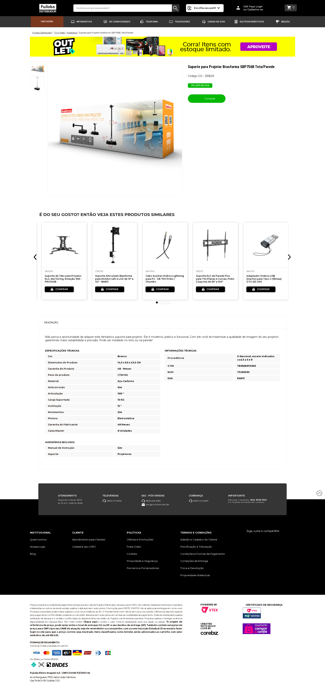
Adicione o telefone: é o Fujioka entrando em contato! (247, 501)
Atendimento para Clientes (88, 539)
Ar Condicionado (119, 21)
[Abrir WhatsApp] (9, 678)
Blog (33, 553)
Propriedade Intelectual (195, 575)
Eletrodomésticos (252, 21)
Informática (84, 21)
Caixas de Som (216, 21)
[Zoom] (37, 68)
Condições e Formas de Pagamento (202, 553)
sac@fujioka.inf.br (157, 504)
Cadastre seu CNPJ (84, 546)
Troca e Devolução (192, 568)
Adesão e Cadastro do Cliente (198, 539)
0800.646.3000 (153, 500)
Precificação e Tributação (196, 546)
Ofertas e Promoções (140, 539)
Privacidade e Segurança (142, 560)
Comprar (209, 98)
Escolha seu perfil (205, 8)
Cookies (132, 553)
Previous (35, 257)
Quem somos (38, 539)
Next (289, 257)
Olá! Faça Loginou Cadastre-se (253, 8)
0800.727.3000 (113, 500)
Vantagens (47, 21)
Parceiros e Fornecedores (143, 568)
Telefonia (152, 21)
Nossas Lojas (37, 546)
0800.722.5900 (200, 500)
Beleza (285, 21)
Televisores (182, 21)
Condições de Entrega (194, 560)
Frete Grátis (134, 546)
